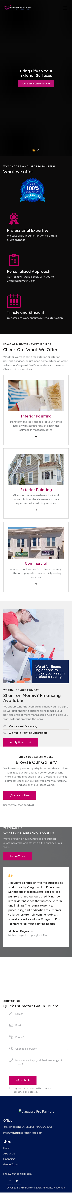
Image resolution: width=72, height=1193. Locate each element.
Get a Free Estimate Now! (36, 83)
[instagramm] (17, 1181)
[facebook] (10, 1181)
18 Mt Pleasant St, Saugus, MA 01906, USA (28, 1126)
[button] (65, 8)
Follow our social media (17, 1174)
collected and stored (25, 1092)
